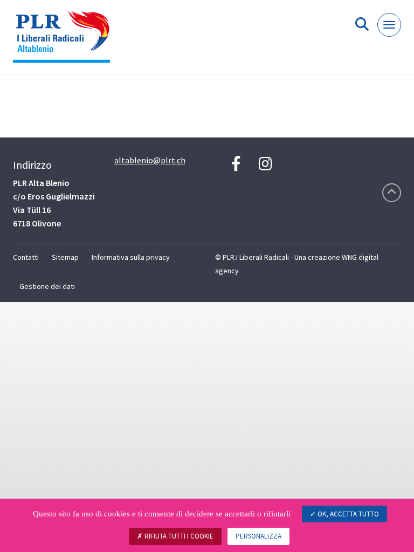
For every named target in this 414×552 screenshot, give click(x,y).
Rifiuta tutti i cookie (178, 536)
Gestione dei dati (47, 286)
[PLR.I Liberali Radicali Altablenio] (65, 41)
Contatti (26, 257)
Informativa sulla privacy (131, 257)
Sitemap (65, 257)
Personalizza (258, 536)
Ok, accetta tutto (347, 514)
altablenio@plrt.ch (149, 160)
